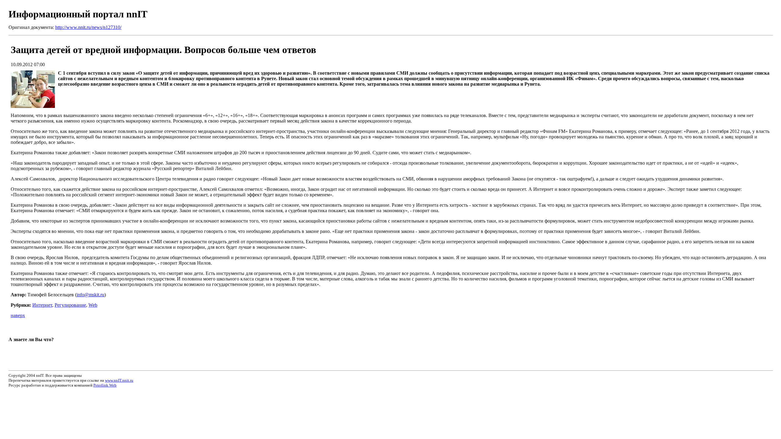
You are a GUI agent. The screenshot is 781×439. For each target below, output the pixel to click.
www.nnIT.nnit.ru (119, 380)
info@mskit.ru (90, 294)
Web (92, 305)
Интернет (42, 305)
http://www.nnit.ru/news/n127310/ (88, 27)
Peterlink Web (105, 385)
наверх (18, 315)
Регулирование (70, 305)
